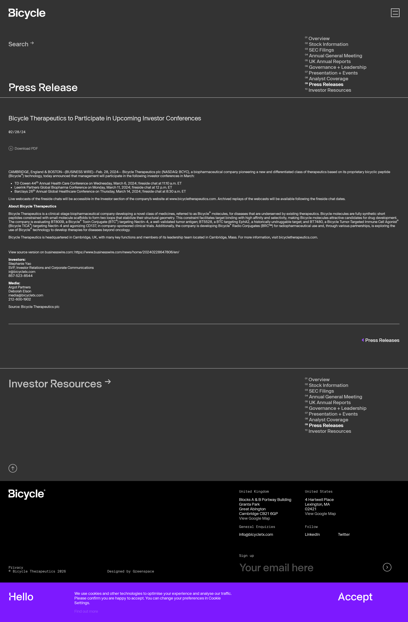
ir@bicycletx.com (21, 271)
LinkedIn (312, 534)
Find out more (86, 611)
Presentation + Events (333, 72)
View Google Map (254, 518)
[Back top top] (12, 468)
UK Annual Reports (330, 61)
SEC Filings (321, 49)
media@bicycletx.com (25, 295)
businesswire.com (59, 252)
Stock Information (328, 44)
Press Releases (326, 84)
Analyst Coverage (328, 78)
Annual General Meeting (335, 55)
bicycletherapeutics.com (298, 237)
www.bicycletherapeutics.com (192, 199)
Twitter (344, 534)
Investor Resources (330, 89)
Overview (319, 38)
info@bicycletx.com (256, 534)
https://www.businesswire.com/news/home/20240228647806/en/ (126, 252)
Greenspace (143, 571)
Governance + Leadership (338, 67)
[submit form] (388, 567)
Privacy (15, 567)
